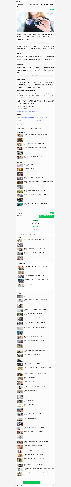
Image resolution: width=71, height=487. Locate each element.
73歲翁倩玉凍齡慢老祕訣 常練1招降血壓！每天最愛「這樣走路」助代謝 (32, 117)
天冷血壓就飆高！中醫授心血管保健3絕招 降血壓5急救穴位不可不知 (31, 120)
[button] (19, 486)
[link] (24, 486)
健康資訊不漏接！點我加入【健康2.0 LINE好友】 (27, 111)
